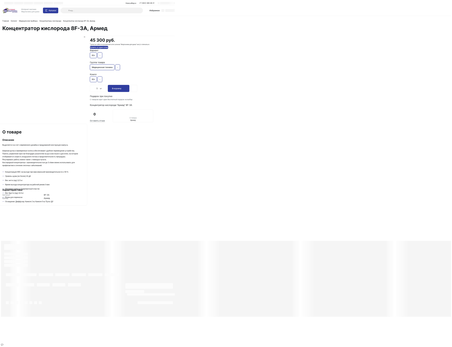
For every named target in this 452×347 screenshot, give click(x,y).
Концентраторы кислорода (50, 21)
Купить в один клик (99, 47)
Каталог (14, 21)
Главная (5, 21)
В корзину (116, 88)
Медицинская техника (102, 67)
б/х (93, 55)
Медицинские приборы (28, 21)
